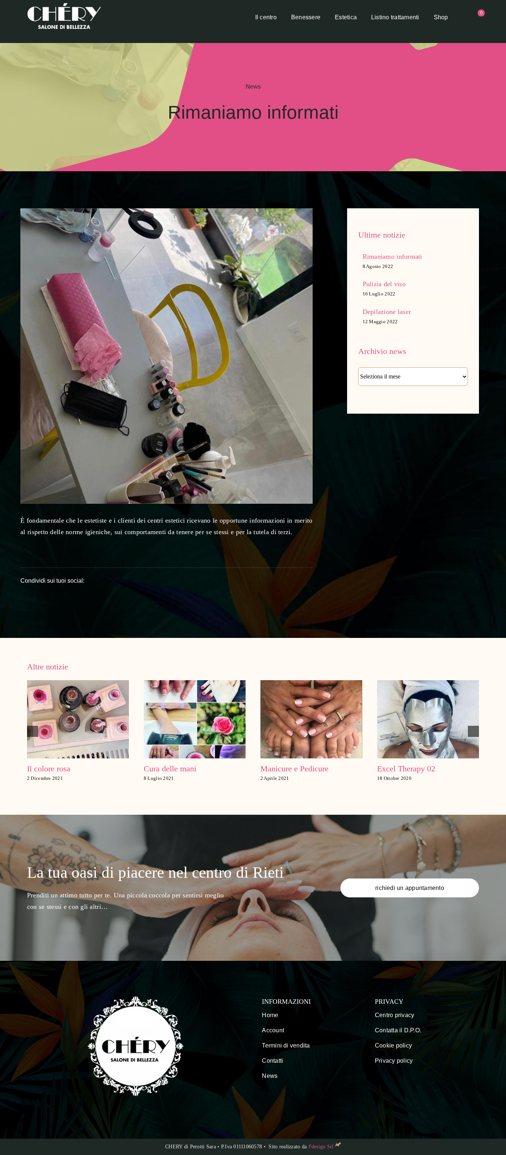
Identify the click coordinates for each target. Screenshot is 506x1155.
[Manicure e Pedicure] (195, 684)
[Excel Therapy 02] (311, 684)
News (253, 86)
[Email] (298, 580)
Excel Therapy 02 (289, 768)
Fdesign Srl (321, 1146)
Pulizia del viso (384, 284)
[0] (473, 17)
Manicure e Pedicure (178, 768)
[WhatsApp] (258, 580)
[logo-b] (64, 5)
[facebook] (264, 1094)
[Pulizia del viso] (428, 684)
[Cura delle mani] (78, 684)
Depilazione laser (387, 311)
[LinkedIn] (238, 580)
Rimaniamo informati (392, 256)
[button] (32, 731)
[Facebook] (198, 580)
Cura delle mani (53, 768)
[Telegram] (278, 580)
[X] (218, 580)
